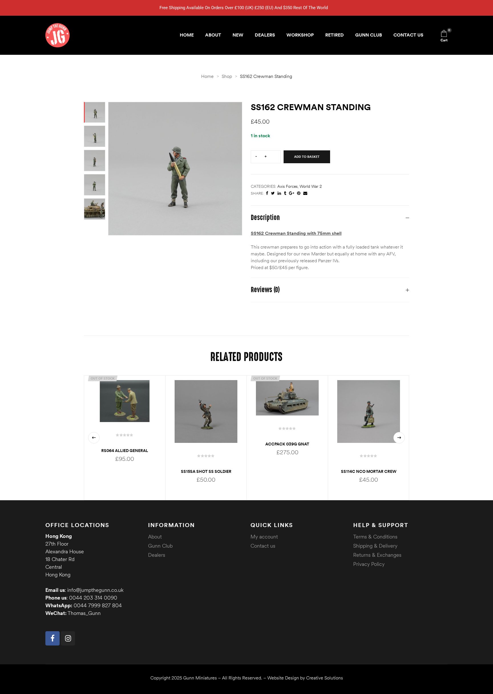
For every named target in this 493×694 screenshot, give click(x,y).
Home (207, 76)
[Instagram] (68, 638)
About (155, 536)
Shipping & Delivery (375, 545)
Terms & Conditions (375, 536)
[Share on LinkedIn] (279, 193)
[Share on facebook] (267, 193)
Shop (227, 76)
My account (264, 536)
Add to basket (307, 157)
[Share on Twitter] (273, 193)
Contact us (262, 545)
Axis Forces (287, 186)
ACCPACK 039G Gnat (287, 444)
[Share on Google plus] (292, 193)
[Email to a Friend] (305, 193)
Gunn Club (160, 545)
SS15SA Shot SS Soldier (206, 471)
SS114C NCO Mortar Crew (369, 471)
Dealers (156, 555)
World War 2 (311, 186)
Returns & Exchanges (377, 555)
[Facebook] (52, 638)
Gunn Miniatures (200, 678)
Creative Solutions (324, 678)
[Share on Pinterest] (299, 193)
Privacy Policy (369, 564)
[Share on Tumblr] (285, 193)
